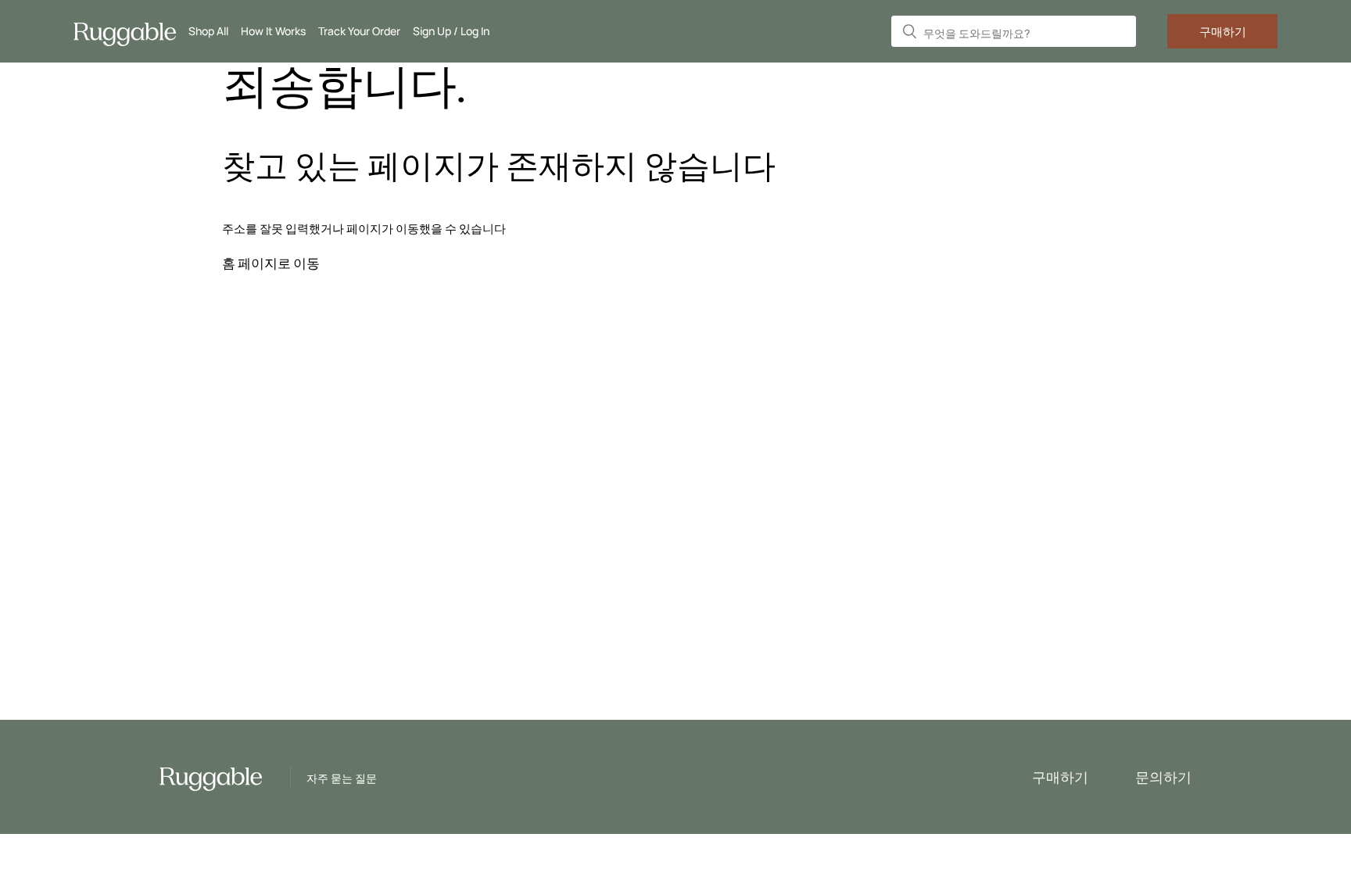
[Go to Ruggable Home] (130, 32)
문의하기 (1163, 776)
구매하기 (1222, 31)
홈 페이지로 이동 (271, 263)
